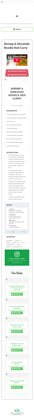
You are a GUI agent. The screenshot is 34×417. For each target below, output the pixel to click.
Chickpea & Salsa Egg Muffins (17, 381)
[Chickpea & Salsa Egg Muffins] (17, 377)
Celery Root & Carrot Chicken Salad (17, 326)
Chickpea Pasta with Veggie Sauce (17, 344)
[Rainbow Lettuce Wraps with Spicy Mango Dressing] (17, 282)
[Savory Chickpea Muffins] (17, 358)
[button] (17, 16)
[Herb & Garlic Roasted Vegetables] (17, 302)
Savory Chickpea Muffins (17, 363)
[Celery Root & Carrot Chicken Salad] (17, 321)
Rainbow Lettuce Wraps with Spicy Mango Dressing (17, 287)
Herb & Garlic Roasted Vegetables (17, 307)
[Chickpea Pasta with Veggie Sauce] (17, 340)
